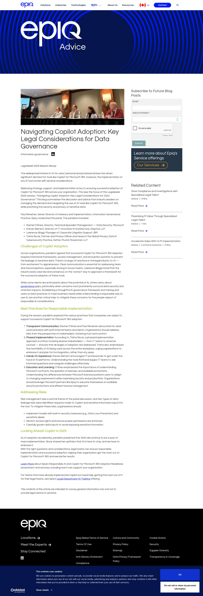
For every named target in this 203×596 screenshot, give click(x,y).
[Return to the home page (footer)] (27, 5)
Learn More (27, 464)
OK (180, 574)
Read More (137, 206)
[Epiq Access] (96, 5)
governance (28, 286)
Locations (28, 538)
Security (154, 544)
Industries (60, 5)
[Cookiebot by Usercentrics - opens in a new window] (18, 591)
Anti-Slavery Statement (89, 557)
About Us (113, 5)
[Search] (177, 5)
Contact (162, 5)
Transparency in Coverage (165, 557)
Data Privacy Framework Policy (127, 559)
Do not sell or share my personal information (180, 587)
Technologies (78, 5)
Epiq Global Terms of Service (92, 538)
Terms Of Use (84, 544)
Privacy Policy (120, 544)
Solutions (45, 5)
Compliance (82, 563)
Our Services (148, 165)
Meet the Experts (34, 544)
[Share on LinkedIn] (53, 154)
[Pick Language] (144, 5)
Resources (128, 5)
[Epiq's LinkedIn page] (22, 558)
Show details (42, 590)
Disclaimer (82, 550)
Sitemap (117, 550)
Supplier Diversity (159, 550)
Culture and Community (126, 538)
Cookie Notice (158, 538)
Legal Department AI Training (73, 479)
